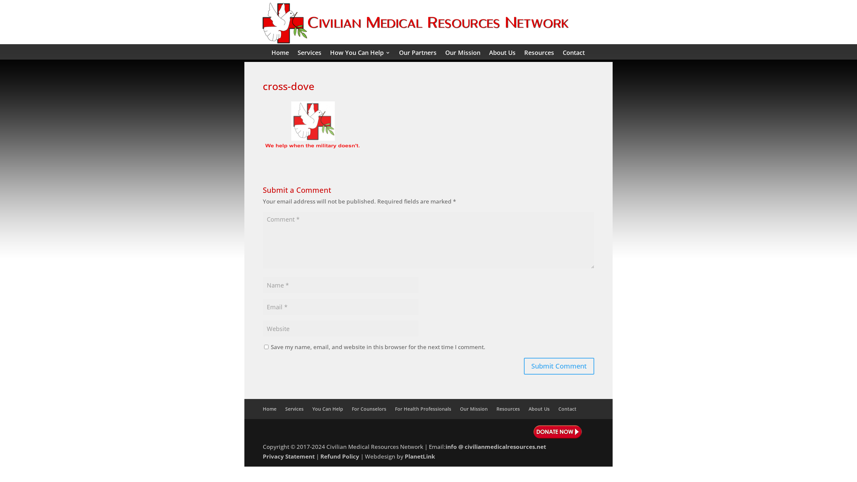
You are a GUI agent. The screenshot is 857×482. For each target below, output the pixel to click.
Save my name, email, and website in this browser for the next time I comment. (378, 347)
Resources (539, 53)
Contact (574, 53)
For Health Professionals (423, 409)
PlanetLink (420, 456)
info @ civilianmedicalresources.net (496, 447)
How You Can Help (357, 53)
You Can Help (327, 409)
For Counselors (369, 409)
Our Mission (462, 53)
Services (309, 53)
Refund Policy (339, 456)
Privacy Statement (289, 456)
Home (280, 53)
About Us (502, 53)
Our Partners (418, 53)
